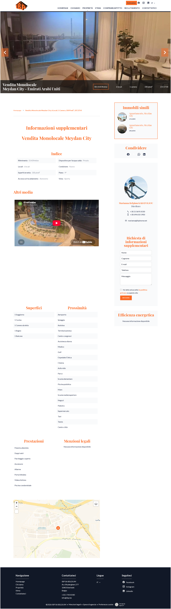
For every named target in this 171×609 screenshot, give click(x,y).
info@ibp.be (67, 598)
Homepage (17, 110)
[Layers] (96, 503)
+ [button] (16, 502)
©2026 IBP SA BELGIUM (56, 604)
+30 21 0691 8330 (137, 211)
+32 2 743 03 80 (68, 595)
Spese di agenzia (89, 604)
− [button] (16, 506)
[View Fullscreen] (16, 511)
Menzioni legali (75, 604)
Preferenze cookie (106, 604)
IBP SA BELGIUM (69, 581)
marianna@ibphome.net (137, 220)
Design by (122, 604)
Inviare (126, 298)
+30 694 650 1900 (137, 214)
